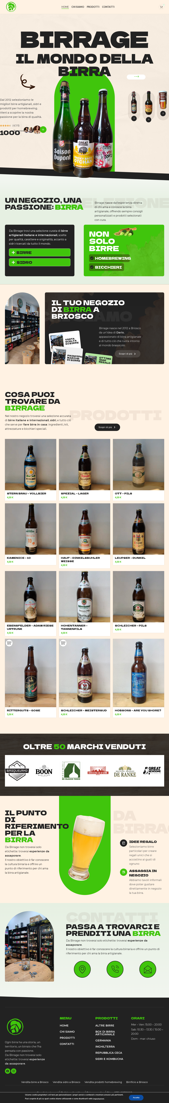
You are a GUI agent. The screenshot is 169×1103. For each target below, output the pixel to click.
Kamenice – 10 (19, 557)
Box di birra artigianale (105, 1033)
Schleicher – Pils (131, 625)
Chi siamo (67, 1031)
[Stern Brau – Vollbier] (30, 464)
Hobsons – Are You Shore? (138, 710)
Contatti (67, 1044)
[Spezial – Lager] (84, 464)
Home (64, 1025)
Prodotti (67, 1037)
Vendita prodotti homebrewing (103, 1082)
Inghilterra (105, 1046)
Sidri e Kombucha (109, 1059)
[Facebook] (7, 1071)
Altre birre (104, 1025)
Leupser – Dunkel (130, 557)
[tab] (39, 252)
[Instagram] (13, 1071)
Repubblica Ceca (108, 1052)
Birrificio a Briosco (137, 1082)
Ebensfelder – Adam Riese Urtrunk (30, 627)
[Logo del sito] (11, 6)
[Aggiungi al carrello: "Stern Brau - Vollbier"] (84, 673)
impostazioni (98, 1099)
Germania (103, 1040)
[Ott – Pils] (138, 464)
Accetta (136, 1097)
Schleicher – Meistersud (84, 710)
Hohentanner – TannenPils (74, 627)
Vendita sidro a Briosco (66, 1082)
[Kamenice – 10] (30, 529)
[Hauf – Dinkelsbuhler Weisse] (84, 529)
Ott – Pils (123, 493)
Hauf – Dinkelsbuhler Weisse (80, 559)
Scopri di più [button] (125, 354)
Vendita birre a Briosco (34, 1082)
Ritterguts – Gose (23, 710)
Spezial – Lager (75, 493)
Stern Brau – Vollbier (26, 493)
